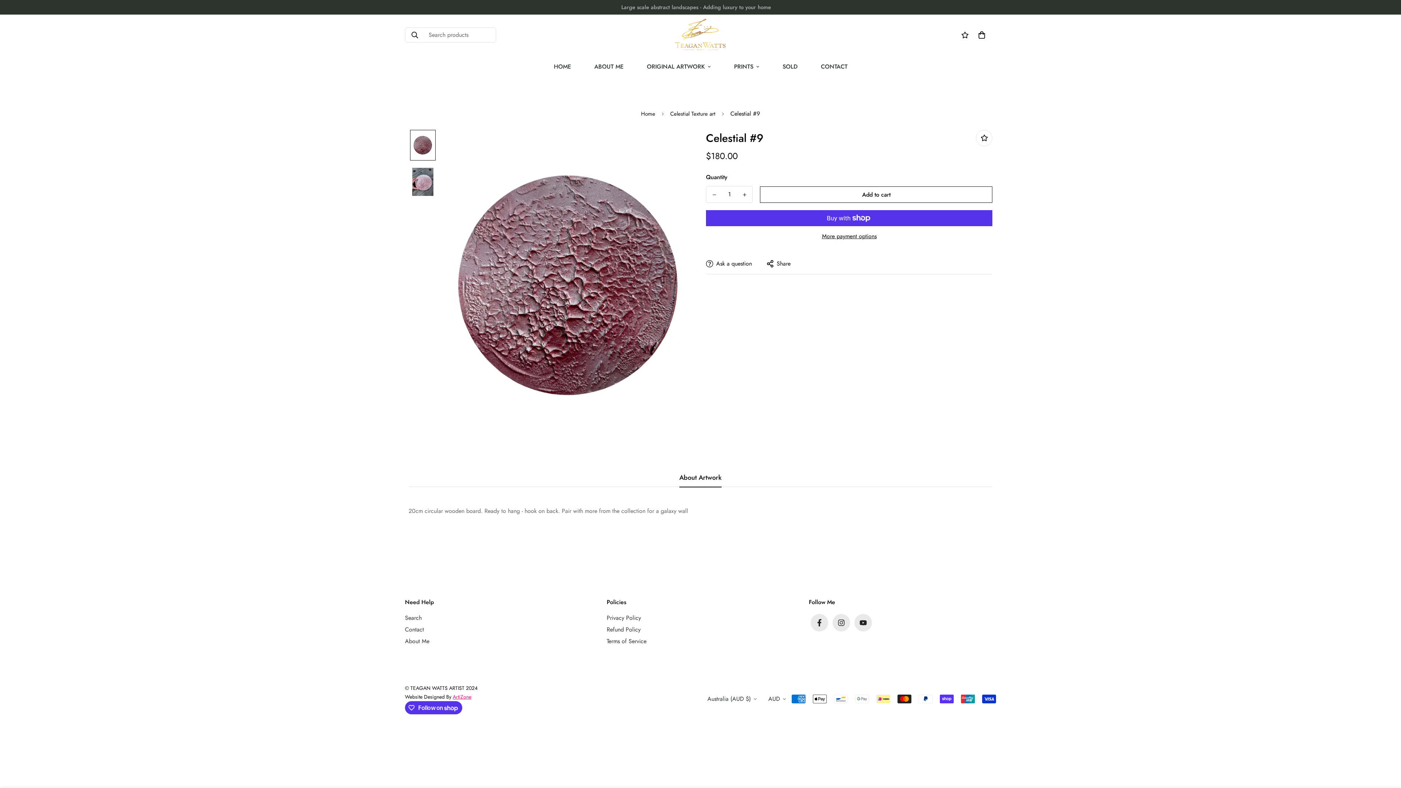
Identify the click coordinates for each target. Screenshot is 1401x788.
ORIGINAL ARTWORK (676, 66)
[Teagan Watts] (700, 35)
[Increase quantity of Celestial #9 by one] (744, 194)
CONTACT (834, 66)
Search (413, 618)
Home (648, 114)
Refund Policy (624, 629)
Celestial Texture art (692, 114)
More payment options (849, 236)
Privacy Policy (624, 618)
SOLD (790, 66)
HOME (562, 66)
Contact (414, 629)
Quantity (716, 177)
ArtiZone (462, 696)
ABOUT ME (609, 66)
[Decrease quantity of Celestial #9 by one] (714, 194)
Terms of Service (627, 641)
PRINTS (743, 66)
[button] (980, 35)
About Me (417, 641)
